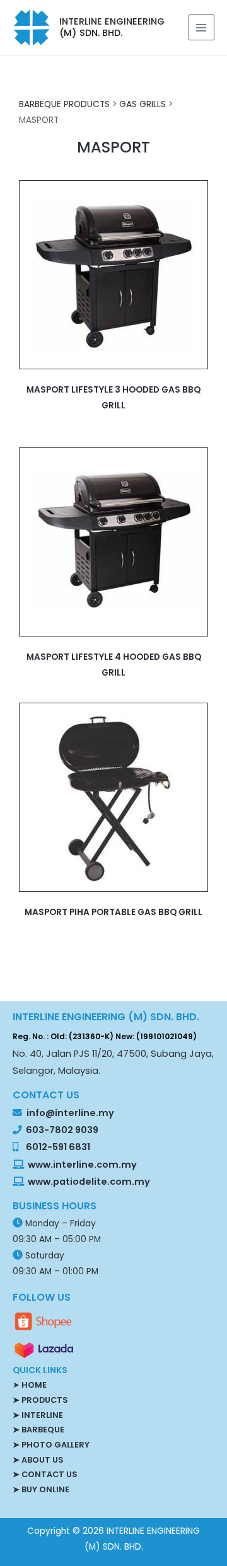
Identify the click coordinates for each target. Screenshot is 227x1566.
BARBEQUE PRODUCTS (64, 104)
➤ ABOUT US (38, 1459)
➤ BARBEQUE (38, 1429)
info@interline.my (69, 1113)
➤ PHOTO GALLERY (51, 1444)
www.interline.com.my (82, 1164)
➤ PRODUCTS (40, 1400)
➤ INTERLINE (38, 1415)
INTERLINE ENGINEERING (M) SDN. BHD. (112, 27)
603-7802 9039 (62, 1130)
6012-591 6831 (58, 1147)
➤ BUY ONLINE (41, 1489)
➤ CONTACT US (45, 1474)
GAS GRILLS (142, 104)
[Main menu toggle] (201, 27)
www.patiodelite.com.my (88, 1181)
